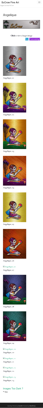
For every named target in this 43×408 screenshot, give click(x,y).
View (6, 392)
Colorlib (20, 406)
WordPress (33, 406)
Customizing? (34, 39)
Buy (26, 39)
